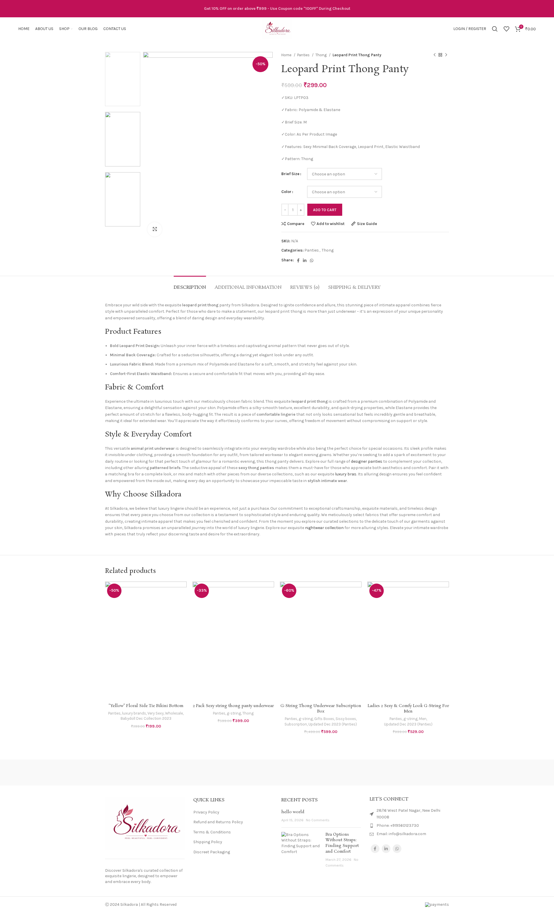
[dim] (375, 773)
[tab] (190, 284)
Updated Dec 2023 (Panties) (332, 724)
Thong (321, 55)
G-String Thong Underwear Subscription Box (320, 709)
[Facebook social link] (298, 260)
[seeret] (277, 773)
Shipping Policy (207, 841)
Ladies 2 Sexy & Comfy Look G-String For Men (408, 709)
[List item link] (409, 825)
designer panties (366, 461)
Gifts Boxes (324, 719)
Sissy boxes (346, 719)
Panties (303, 55)
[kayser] (326, 773)
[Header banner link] (277, 8)
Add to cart (324, 210)
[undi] (227, 773)
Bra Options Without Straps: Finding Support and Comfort (342, 843)
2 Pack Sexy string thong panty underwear (233, 706)
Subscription (296, 724)
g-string (234, 713)
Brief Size (290, 173)
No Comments (318, 820)
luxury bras (345, 474)
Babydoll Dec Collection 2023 (146, 718)
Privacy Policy (206, 812)
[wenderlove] (129, 773)
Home (286, 55)
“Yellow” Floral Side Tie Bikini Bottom (146, 706)
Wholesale (174, 713)
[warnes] (178, 773)
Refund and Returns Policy (218, 822)
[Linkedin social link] (304, 260)
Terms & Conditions (212, 832)
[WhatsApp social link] (311, 260)
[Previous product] (434, 55)
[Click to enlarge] (154, 229)
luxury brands (134, 713)
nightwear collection (324, 527)
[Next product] (446, 55)
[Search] (495, 29)
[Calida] (424, 773)
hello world (292, 812)
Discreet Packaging (211, 852)
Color (286, 191)
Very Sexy (155, 713)
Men (422, 719)
